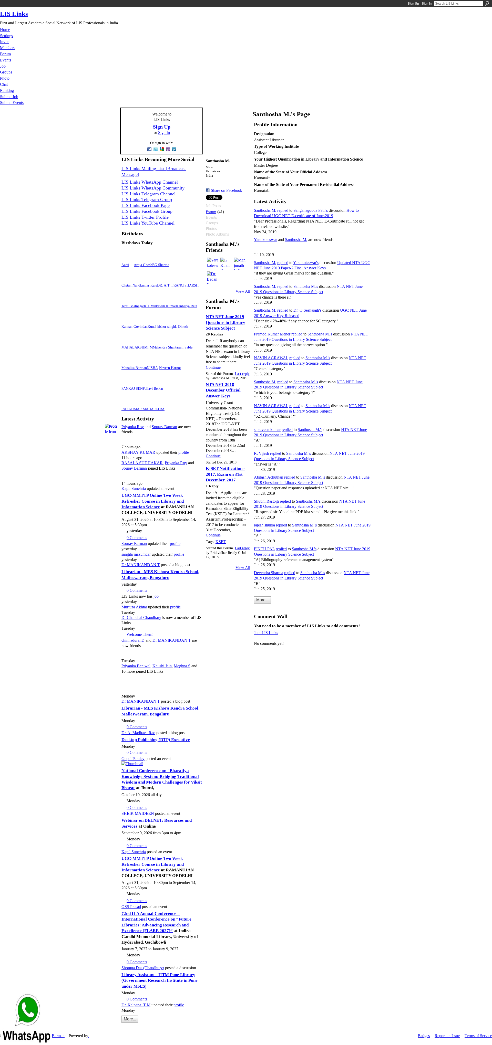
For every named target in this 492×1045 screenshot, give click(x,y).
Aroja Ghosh (143, 265)
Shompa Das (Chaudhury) (142, 968)
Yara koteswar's (306, 262)
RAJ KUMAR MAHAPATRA (143, 409)
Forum (211, 211)
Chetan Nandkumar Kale (139, 285)
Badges (424, 1035)
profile (183, 452)
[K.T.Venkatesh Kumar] (150, 299)
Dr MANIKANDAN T (140, 565)
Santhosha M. (265, 210)
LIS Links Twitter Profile (145, 217)
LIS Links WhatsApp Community (152, 188)
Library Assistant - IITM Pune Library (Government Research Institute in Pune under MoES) (159, 980)
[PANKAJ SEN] (127, 382)
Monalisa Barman (134, 368)
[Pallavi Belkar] (149, 382)
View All (242, 291)
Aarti (125, 265)
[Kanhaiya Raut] (182, 299)
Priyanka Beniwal (135, 666)
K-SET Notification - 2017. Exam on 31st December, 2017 (225, 474)
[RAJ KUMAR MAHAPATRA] (127, 402)
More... (130, 1019)
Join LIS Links (266, 632)
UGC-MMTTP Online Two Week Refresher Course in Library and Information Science (152, 501)
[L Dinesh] (181, 320)
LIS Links (14, 13)
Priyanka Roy (132, 427)
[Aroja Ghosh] (140, 258)
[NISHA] (153, 361)
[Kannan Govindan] (127, 320)
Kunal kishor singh (161, 326)
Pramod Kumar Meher (272, 334)
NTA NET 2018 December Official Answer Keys (223, 390)
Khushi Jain (162, 666)
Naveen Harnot (170, 368)
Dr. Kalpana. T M (135, 1005)
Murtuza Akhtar (134, 607)
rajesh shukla (264, 525)
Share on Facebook (226, 190)
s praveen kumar (267, 429)
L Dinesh (181, 326)
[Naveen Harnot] (165, 361)
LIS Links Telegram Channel (148, 193)
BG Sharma (160, 265)
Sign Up (413, 3)
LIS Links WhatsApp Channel (149, 182)
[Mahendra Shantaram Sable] (159, 341)
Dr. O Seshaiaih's (307, 310)
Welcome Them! (140, 634)
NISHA (152, 368)
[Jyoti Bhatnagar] (127, 299)
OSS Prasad (131, 906)
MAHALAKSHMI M (137, 347)
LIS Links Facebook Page (145, 205)
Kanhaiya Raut (186, 306)
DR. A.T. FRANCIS (172, 285)
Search (487, 3)
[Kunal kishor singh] (154, 320)
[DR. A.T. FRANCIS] (163, 279)
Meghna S (182, 666)
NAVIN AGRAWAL (271, 358)
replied (282, 210)
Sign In (427, 3)
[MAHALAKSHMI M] (127, 341)
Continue (213, 367)
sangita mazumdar (136, 554)
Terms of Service (478, 1035)
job (156, 596)
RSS (124, 1026)
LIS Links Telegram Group (146, 199)
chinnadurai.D (133, 640)
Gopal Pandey (133, 758)
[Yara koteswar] (213, 264)
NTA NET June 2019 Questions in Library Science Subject (225, 322)
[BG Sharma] (158, 258)
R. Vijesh (261, 453)
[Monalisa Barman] (127, 361)
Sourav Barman (164, 427)
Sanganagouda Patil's (310, 210)
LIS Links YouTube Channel (148, 223)
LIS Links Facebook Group (146, 211)
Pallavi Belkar (153, 388)
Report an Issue (447, 1035)
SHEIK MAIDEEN (137, 813)
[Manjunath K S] (240, 264)
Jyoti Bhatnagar (132, 306)
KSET (221, 542)
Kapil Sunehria (133, 488)
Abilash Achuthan (268, 477)
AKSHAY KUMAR (138, 452)
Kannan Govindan (134, 326)
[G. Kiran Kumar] (226, 264)
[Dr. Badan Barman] (213, 277)
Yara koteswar (265, 239)
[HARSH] (193, 279)
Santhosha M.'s (305, 286)
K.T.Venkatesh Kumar (160, 306)
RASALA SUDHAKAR (142, 463)
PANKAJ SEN (132, 388)
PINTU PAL (264, 549)
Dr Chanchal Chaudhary (141, 617)
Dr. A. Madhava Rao (138, 733)
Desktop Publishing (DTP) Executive (155, 739)
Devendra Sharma (268, 573)
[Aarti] (127, 258)
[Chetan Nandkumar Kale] (127, 279)
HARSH (193, 285)
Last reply (242, 374)
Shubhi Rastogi (266, 501)
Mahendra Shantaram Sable (172, 347)
